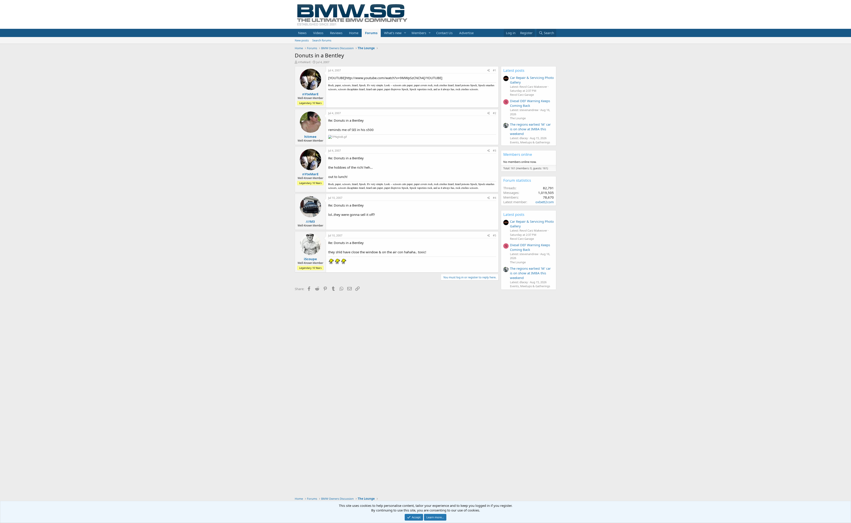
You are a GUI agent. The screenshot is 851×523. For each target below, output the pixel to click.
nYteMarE (304, 62)
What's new (393, 33)
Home (353, 33)
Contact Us (444, 33)
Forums (371, 33)
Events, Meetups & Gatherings (530, 142)
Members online (517, 154)
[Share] (488, 70)
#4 (494, 198)
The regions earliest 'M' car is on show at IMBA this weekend (530, 129)
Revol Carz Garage (522, 95)
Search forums (321, 40)
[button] (405, 33)
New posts (302, 40)
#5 (494, 235)
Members (419, 33)
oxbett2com (544, 202)
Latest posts (513, 70)
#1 (494, 70)
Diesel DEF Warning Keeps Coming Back (530, 103)
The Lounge (518, 118)
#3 (494, 150)
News (302, 33)
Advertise (466, 33)
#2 (494, 113)
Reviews (336, 33)
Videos (318, 33)
